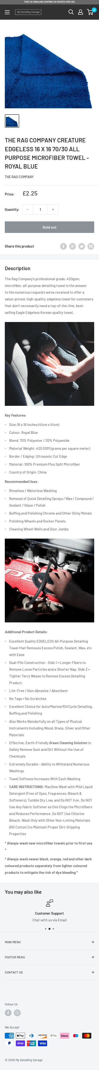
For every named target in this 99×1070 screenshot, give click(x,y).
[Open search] (71, 12)
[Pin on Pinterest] (72, 246)
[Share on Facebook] (63, 246)
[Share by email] (90, 246)
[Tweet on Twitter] (81, 246)
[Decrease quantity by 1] (28, 209)
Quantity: (12, 209)
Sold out (49, 227)
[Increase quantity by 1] (53, 209)
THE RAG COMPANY (19, 177)
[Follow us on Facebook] (8, 1012)
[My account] (80, 12)
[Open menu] (7, 12)
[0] (90, 12)
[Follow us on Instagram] (17, 1012)
